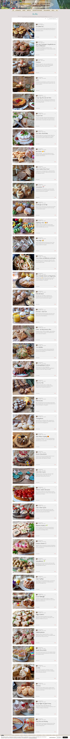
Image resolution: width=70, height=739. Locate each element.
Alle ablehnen (59, 737)
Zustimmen (65, 737)
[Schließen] (68, 737)
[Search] (57, 5)
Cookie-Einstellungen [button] (52, 737)
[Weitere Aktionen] (55, 24)
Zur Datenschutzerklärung (33, 737)
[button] (45, 18)
